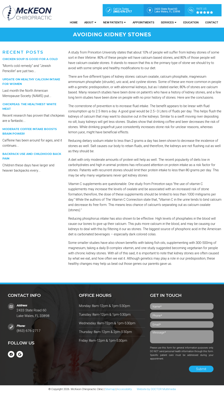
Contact (211, 22)
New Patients (113, 22)
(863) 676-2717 (29, 331)
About (89, 22)
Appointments (143, 22)
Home (74, 22)
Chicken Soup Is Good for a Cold (30, 59)
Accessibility (124, 389)
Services (167, 22)
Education (191, 22)
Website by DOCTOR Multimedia (156, 389)
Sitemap (110, 389)
